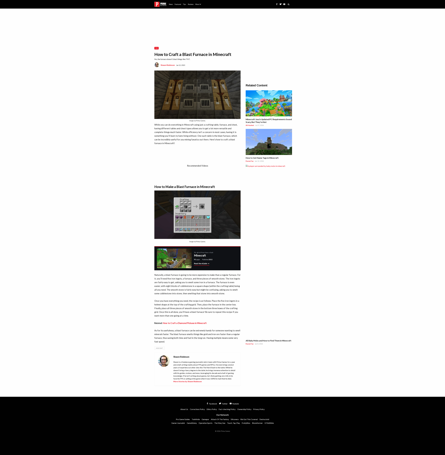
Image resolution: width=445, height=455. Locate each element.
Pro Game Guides (183, 419)
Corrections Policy (197, 409)
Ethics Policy (212, 409)
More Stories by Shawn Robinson (187, 381)
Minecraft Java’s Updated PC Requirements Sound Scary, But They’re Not (269, 120)
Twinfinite (196, 419)
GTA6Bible (269, 423)
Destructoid (264, 419)
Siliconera (234, 419)
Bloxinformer (257, 423)
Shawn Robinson (168, 65)
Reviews (191, 4)
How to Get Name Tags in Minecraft (262, 158)
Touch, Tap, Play (233, 423)
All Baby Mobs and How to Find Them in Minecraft (268, 340)
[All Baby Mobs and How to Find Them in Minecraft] (269, 251)
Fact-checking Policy (227, 409)
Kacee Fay (249, 161)
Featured (178, 4)
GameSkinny (192, 423)
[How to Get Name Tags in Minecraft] (269, 142)
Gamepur (205, 419)
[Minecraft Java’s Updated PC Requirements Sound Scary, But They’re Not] (269, 103)
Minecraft (159, 348)
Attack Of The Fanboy (220, 419)
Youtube (235, 404)
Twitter (224, 404)
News (171, 4)
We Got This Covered (249, 419)
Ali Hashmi (250, 125)
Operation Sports (205, 423)
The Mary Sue (219, 423)
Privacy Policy (259, 409)
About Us (198, 3)
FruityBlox (246, 423)
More (199, 5)
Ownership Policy (244, 409)
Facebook (213, 404)
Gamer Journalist (178, 423)
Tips (184, 4)
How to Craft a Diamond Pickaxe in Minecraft (185, 323)
